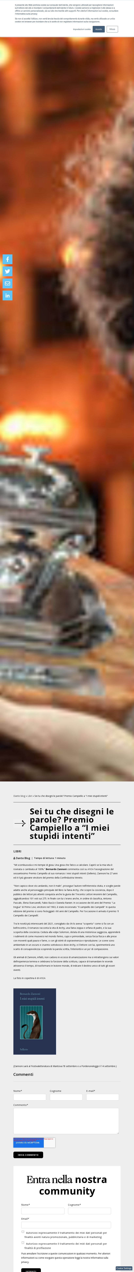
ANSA (91, 869)
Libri (30, 795)
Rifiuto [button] (112, 29)
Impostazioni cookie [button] (82, 29)
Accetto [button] (98, 29)
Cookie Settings (124, 1268)
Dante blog (19, 795)
